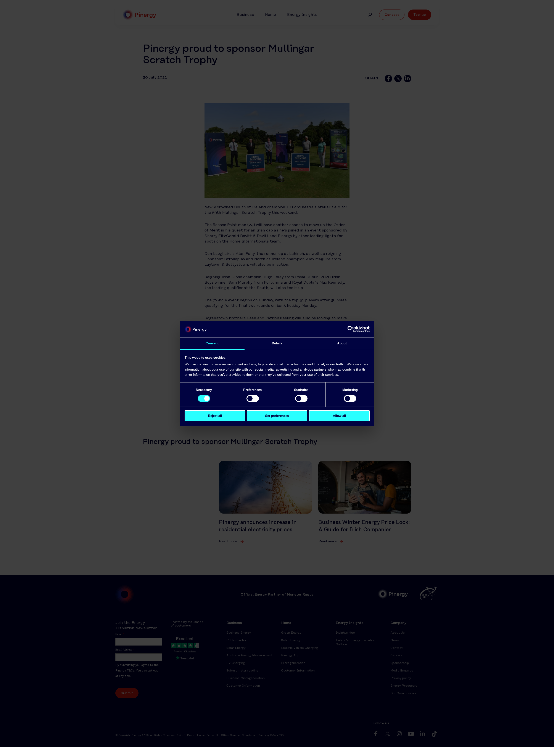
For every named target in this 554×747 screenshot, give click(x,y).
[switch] (252, 398)
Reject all (215, 416)
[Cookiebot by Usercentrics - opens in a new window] (351, 329)
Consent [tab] (212, 343)
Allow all (339, 416)
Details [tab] (277, 343)
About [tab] (342, 343)
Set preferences (277, 416)
